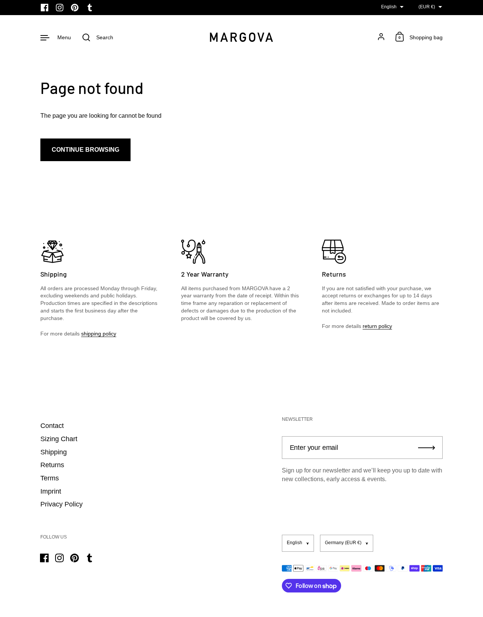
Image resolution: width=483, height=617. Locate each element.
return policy (377, 326)
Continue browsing (85, 149)
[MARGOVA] (241, 37)
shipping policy (98, 334)
